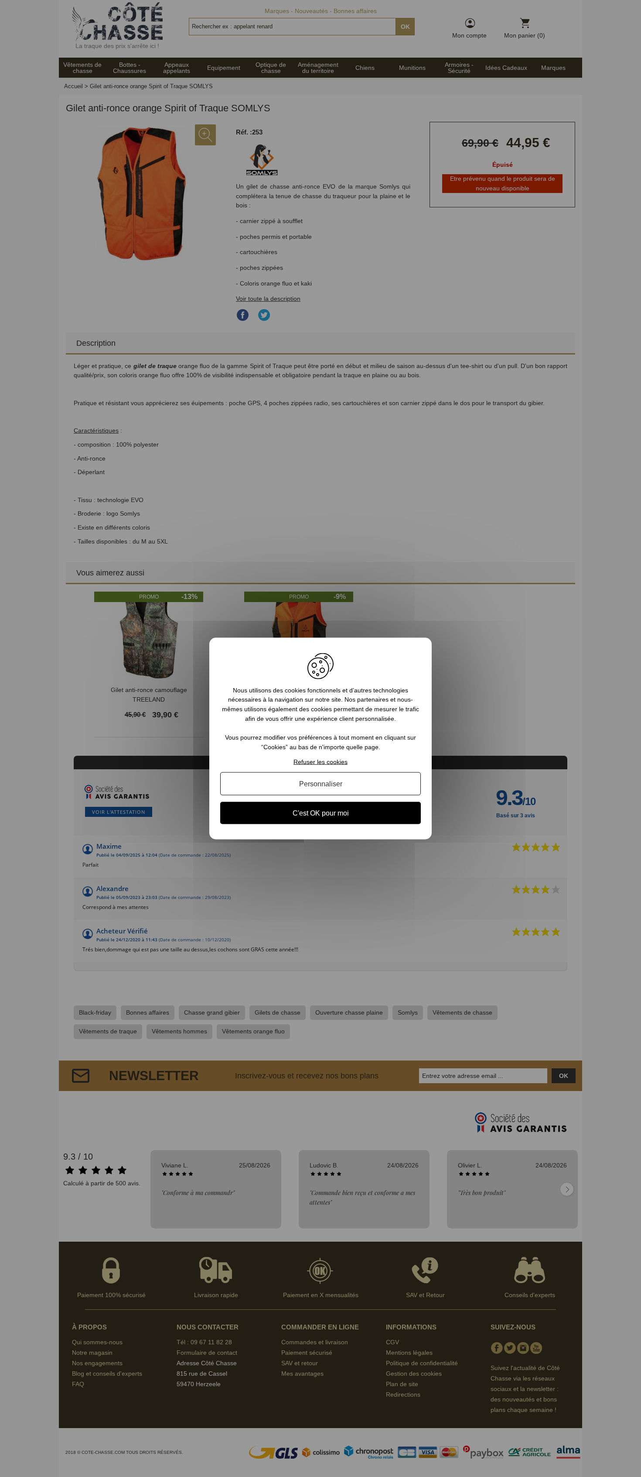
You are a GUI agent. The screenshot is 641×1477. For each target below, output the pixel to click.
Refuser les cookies (320, 761)
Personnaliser (320, 784)
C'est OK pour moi (321, 813)
